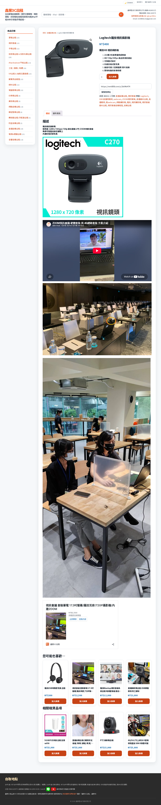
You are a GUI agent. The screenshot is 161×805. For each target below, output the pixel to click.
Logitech (144, 96)
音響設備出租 (16, 139)
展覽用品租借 (16, 79)
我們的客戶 (73, 794)
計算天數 (72, 789)
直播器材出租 (142, 99)
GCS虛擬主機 (29, 794)
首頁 (44, 33)
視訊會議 (14, 43)
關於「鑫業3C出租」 (84, 794)
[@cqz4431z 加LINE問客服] (48, 789)
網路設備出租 (16, 106)
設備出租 (127, 105)
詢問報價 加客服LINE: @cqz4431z (143, 16)
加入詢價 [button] (55, 701)
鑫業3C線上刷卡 (10, 794)
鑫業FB (93, 794)
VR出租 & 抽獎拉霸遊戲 (20, 73)
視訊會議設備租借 (115, 105)
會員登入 (140, 2)
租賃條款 (50, 794)
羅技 (129, 102)
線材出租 (14, 84)
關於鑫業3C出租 (150, 2)
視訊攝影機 (136, 102)
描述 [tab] (48, 113)
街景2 (44, 784)
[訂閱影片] (53, 789)
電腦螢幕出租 (16, 90)
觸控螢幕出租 (15, 112)
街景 (84, 784)
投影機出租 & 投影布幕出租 (20, 55)
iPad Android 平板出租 (20, 62)
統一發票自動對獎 (41, 794)
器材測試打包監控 (62, 789)
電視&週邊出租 (17, 134)
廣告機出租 (14, 101)
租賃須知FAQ (58, 794)
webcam (117, 99)
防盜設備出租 (15, 123)
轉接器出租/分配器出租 (20, 117)
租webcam (110, 102)
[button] (91, 40)
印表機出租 (14, 95)
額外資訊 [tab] (56, 113)
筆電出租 (14, 37)
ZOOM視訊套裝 (128, 99)
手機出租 (14, 48)
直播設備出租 (16, 128)
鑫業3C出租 (14, 10)
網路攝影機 (121, 102)
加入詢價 (112, 76)
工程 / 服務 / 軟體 (17, 68)
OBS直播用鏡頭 (106, 99)
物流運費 (66, 794)
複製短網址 (106, 92)
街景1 (38, 784)
